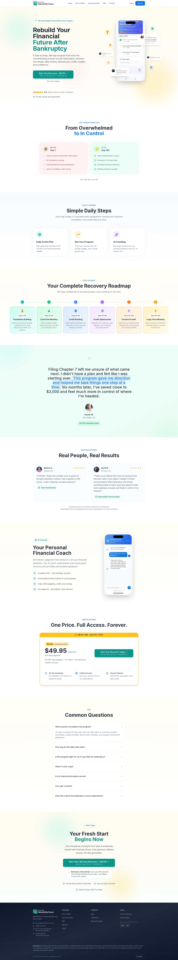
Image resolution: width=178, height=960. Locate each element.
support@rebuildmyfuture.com (44, 923)
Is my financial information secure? (70, 776)
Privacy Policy (125, 917)
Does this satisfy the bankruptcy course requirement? (79, 796)
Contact (112, 3)
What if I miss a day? (64, 767)
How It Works (80, 3)
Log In (131, 3)
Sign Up (140, 3)
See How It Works (53, 81)
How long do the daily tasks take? (70, 747)
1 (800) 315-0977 (40, 926)
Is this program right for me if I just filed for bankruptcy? (80, 757)
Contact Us (94, 917)
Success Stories (94, 3)
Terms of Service (126, 914)
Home (70, 3)
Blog (92, 914)
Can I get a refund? (63, 786)
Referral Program (97, 921)
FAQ (104, 3)
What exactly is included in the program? (73, 727)
